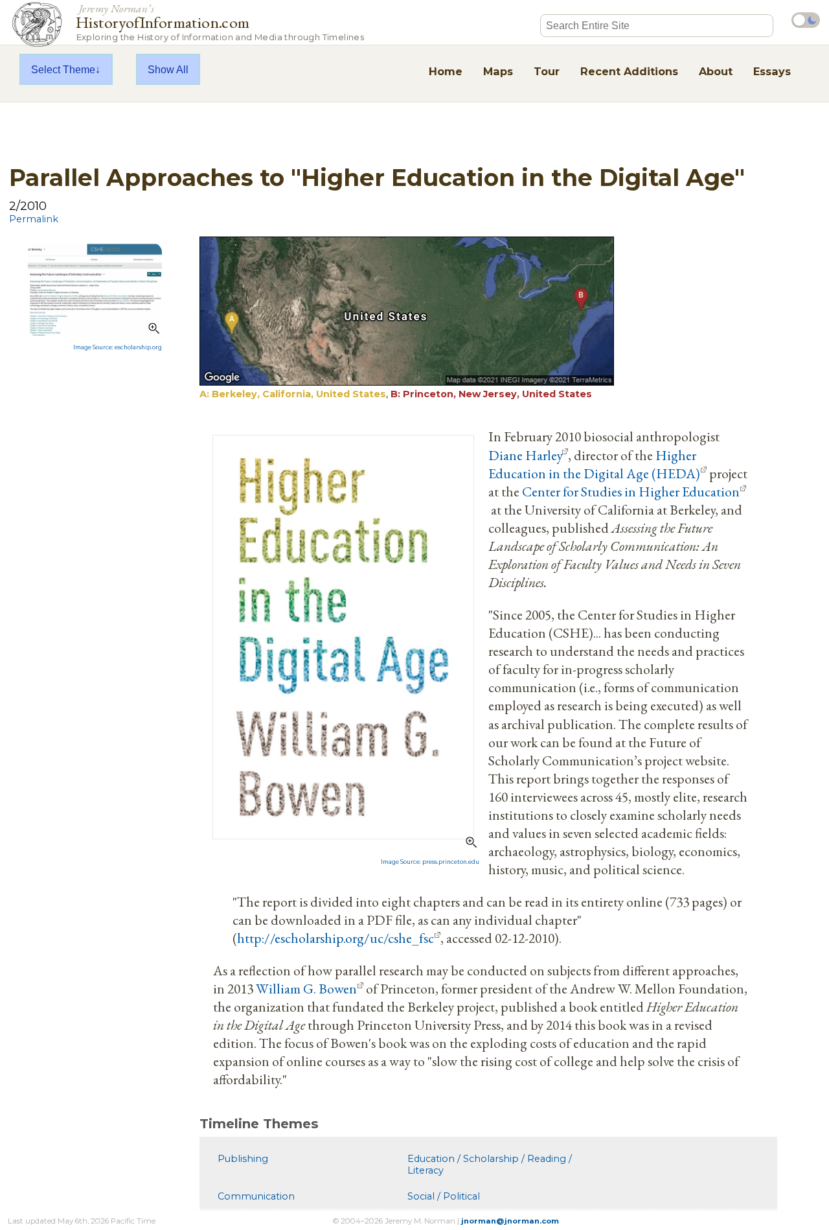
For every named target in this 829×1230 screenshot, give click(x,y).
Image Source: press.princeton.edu (430, 862)
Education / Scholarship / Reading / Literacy (489, 1164)
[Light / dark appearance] (805, 20)
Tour (547, 71)
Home (445, 71)
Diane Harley (525, 455)
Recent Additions (629, 71)
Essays (772, 71)
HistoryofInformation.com (220, 21)
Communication (256, 1196)
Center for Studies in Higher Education (631, 491)
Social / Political (443, 1196)
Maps (498, 71)
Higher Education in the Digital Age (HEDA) (594, 464)
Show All (168, 69)
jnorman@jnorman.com (510, 1220)
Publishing (243, 1159)
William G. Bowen (306, 988)
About (715, 71)
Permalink (33, 219)
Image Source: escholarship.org (117, 347)
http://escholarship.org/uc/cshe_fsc (335, 938)
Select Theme (63, 69)
